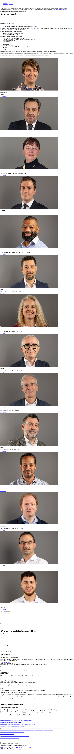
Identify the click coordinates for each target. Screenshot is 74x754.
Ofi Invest (23, 18)
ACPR (35, 28)
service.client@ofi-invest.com (61, 9)
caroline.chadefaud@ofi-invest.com (15, 715)
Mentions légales (3, 749)
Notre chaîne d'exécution (5, 662)
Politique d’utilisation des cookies (13, 749)
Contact (4, 5)
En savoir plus (3, 96)
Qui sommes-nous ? (6, 2)
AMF (11, 29)
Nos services (5, 3)
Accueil (4, 0)
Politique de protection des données (25, 749)
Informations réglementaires (8, 4)
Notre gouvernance (4, 21)
